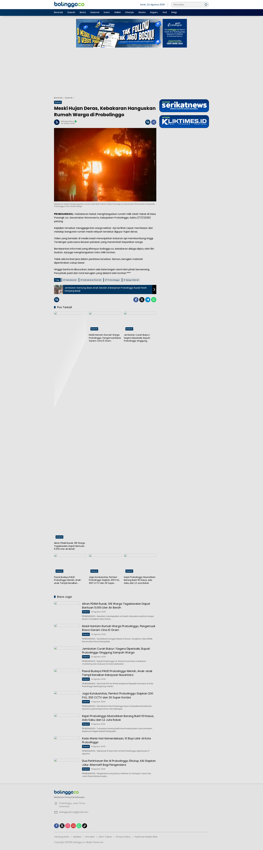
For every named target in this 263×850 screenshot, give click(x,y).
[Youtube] (73, 825)
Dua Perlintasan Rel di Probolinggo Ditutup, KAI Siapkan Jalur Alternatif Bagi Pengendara (119, 763)
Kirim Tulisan (105, 836)
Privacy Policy (123, 836)
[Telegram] (147, 299)
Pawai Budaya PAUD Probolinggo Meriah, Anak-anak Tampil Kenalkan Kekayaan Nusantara (68, 580)
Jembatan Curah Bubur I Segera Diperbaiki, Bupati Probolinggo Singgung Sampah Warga (137, 338)
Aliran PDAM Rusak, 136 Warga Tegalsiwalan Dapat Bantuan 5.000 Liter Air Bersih (69, 546)
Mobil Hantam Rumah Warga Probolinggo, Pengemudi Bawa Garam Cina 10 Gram (105, 338)
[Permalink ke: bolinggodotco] (57, 122)
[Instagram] (67, 825)
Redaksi (77, 836)
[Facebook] (136, 299)
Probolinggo (113, 280)
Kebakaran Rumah (92, 280)
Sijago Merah (132, 280)
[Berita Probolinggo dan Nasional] (69, 4)
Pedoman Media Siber (146, 836)
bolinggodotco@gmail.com (73, 812)
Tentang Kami (61, 836)
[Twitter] (141, 299)
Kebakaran (71, 280)
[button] (206, 4)
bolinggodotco (67, 121)
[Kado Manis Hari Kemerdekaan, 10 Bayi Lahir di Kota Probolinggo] (67, 745)
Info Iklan (90, 836)
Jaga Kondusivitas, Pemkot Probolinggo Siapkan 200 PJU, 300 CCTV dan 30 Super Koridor (104, 580)
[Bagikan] (153, 122)
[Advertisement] (131, 70)
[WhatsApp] (153, 299)
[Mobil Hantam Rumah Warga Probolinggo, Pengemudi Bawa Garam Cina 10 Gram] (105, 322)
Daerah (58, 102)
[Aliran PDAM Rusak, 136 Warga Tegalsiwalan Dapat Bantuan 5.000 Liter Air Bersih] (70, 426)
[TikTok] (84, 825)
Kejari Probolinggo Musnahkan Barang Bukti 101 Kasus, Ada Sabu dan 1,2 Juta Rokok (139, 580)
